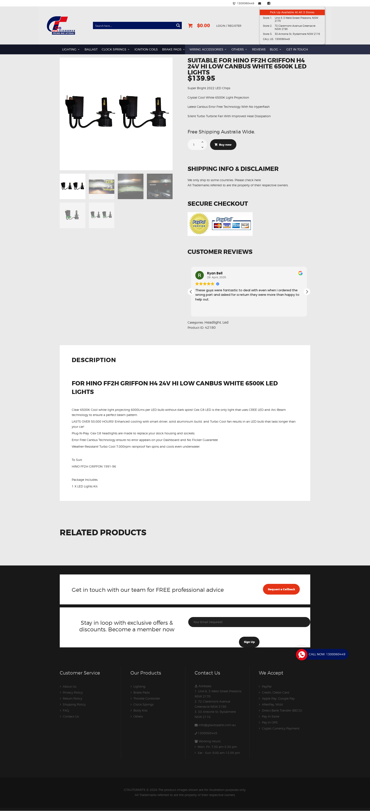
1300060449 (207, 733)
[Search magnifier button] (178, 25)
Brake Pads (141, 692)
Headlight (212, 322)
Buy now (225, 145)
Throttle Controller (146, 698)
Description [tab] (94, 360)
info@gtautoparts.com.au (217, 725)
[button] (307, 292)
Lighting (139, 686)
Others (138, 716)
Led (225, 322)
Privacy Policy (73, 692)
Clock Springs (143, 704)
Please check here (248, 180)
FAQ (66, 710)
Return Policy (72, 698)
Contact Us (71, 716)
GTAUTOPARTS (135, 790)
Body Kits (140, 710)
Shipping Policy (74, 704)
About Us (69, 686)
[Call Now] (301, 654)
